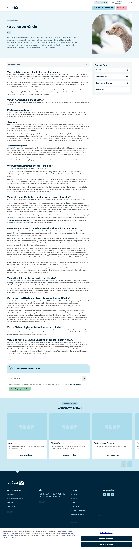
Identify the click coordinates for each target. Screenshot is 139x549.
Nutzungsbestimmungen (15, 498)
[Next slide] (129, 464)
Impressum (10, 494)
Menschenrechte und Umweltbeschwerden (78, 516)
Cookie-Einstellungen (106, 533)
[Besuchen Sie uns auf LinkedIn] (112, 494)
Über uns (74, 494)
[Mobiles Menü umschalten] (130, 8)
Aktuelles (74, 498)
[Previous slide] (123, 464)
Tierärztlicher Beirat (77, 506)
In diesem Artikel (14, 64)
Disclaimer (10, 502)
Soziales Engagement (78, 510)
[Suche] (84, 378)
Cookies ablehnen (106, 538)
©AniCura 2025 (12, 506)
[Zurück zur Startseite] (12, 7)
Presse (73, 502)
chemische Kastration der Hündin (19, 220)
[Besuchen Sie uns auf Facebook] (104, 494)
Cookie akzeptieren (106, 544)
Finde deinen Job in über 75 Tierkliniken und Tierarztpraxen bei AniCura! (52, 495)
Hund (8, 32)
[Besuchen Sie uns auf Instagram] (108, 494)
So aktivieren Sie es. (75, 384)
